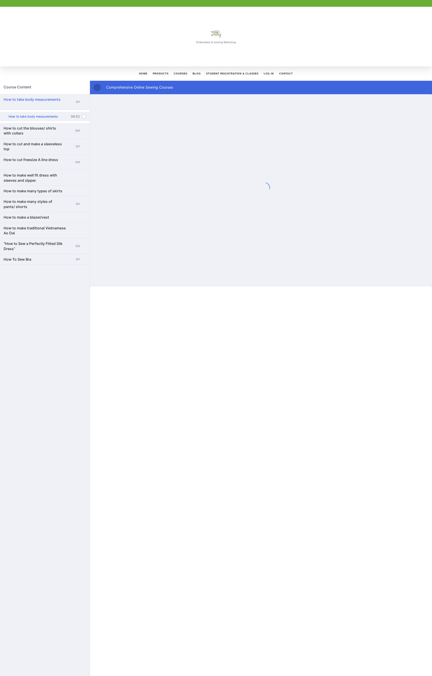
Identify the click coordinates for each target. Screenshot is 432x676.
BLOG (197, 73)
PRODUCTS (161, 73)
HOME (143, 73)
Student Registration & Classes (232, 73)
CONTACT (286, 73)
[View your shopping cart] (335, 73)
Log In (269, 73)
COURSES (180, 73)
